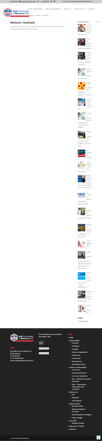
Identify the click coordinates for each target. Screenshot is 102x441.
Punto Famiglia (77, 418)
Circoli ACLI (76, 370)
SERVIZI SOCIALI (79, 9)
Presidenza (75, 346)
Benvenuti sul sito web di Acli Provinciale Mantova (77, 1)
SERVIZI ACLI (67, 9)
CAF (73, 394)
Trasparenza (76, 355)
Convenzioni (76, 358)
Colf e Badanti (76, 401)
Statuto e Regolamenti (79, 352)
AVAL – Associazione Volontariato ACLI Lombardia (79, 386)
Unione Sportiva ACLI (79, 373)
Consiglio (75, 349)
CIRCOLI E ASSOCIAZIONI (53, 9)
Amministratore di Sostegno (81, 415)
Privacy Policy (83, 321)
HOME (30, 9)
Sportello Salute (77, 406)
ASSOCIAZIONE (37, 9)
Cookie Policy (44, 353)
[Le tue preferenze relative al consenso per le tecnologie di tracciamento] (98, 437)
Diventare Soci (77, 361)
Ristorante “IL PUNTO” (34, 15)
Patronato (75, 398)
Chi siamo (75, 343)
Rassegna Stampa (78, 423)
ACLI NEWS (91, 9)
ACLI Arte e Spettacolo (79, 376)
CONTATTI (46, 15)
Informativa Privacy (78, 364)
